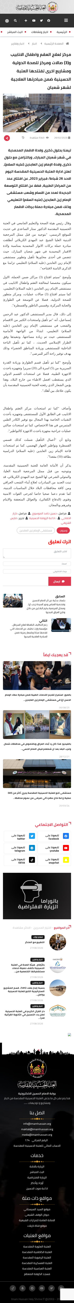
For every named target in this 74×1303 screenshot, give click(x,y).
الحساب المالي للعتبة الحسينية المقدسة (37, 1145)
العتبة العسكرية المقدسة (37, 1263)
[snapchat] (22, 1288)
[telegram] (32, 1288)
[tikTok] (13, 1288)
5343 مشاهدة (37, 137)
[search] (15, 21)
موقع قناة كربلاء (37, 1225)
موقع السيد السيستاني (37, 1209)
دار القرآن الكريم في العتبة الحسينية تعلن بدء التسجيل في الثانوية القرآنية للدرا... (25, 1014)
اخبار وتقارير (17, 43)
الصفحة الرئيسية (54, 43)
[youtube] (33, 20)
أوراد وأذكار (37, 1182)
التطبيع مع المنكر (35, 942)
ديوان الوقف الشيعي (37, 1214)
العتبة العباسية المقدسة (37, 1268)
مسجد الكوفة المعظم (37, 1274)
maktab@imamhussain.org (37, 1129)
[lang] (7, 21)
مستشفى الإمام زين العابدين (36, 530)
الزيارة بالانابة (37, 1166)
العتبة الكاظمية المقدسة (37, 1252)
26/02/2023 (60, 137)
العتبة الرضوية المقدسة (37, 1257)
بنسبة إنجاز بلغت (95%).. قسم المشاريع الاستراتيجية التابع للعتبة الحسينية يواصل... (24, 991)
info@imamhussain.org (37, 1123)
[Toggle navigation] (66, 20)
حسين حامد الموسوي (44, 513)
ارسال (56, 581)
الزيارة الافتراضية (37, 1177)
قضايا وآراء (38, 937)
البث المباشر (37, 1172)
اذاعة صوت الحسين (37, 1188)
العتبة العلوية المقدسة (37, 1246)
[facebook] (48, 20)
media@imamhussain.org (37, 1134)
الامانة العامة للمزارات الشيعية (37, 1220)
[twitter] (41, 20)
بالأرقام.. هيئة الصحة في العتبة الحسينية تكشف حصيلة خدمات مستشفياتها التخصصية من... (28, 968)
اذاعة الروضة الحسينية (42, 518)
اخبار (34, 43)
